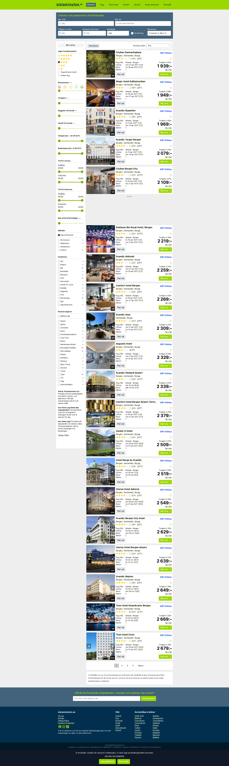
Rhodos (156, 725)
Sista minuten (152, 5)
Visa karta (93, 46)
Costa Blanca (158, 721)
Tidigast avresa (64, 29)
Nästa (140, 666)
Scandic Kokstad (125, 256)
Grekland (156, 723)
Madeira (156, 737)
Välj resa (164, 74)
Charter (91, 5)
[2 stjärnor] (70, 65)
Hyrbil (137, 5)
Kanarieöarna (158, 718)
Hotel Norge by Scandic (129, 460)
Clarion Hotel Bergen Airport (131, 547)
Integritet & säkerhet (66, 723)
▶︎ (112, 64)
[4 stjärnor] (70, 59)
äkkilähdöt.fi (108, 747)
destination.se (135, 747)
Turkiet (137, 728)
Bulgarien (156, 733)
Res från (62, 19)
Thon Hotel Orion (125, 634)
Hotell (126, 5)
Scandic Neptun (124, 576)
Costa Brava (139, 721)
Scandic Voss (123, 314)
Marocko (156, 735)
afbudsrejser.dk (96, 747)
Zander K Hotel (124, 431)
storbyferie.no (156, 747)
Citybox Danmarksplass (128, 52)
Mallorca (138, 718)
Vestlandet (121, 318)
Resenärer (152, 29)
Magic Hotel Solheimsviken (130, 81)
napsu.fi (125, 747)
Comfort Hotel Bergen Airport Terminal (137, 402)
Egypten (138, 737)
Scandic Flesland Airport (129, 372)
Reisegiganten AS (117, 745)
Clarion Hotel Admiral (127, 489)
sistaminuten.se (84, 747)
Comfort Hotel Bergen (128, 285)
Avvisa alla (123, 761)
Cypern (137, 730)
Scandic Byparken (125, 110)
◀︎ (88, 64)
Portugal (138, 733)
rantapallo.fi (117, 747)
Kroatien (156, 730)
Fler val (120, 74)
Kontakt (61, 718)
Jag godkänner (107, 761)
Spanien (156, 716)
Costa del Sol (140, 723)
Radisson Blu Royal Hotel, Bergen (134, 227)
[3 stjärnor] (70, 62)
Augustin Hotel (124, 343)
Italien (155, 728)
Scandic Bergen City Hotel (130, 518)
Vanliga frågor (63, 435)
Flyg (102, 5)
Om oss (61, 716)
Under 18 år (139, 716)
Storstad (113, 5)
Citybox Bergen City (127, 168)
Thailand (138, 735)
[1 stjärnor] (70, 69)
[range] (59, 90)
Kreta (137, 725)
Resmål (167, 5)
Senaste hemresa (90, 29)
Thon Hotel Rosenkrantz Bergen (133, 605)
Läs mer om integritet (114, 756)
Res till (118, 19)
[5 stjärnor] (70, 55)
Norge (137, 55)
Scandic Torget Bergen (128, 139)
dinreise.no (145, 747)
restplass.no (72, 747)
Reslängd (111, 29)
